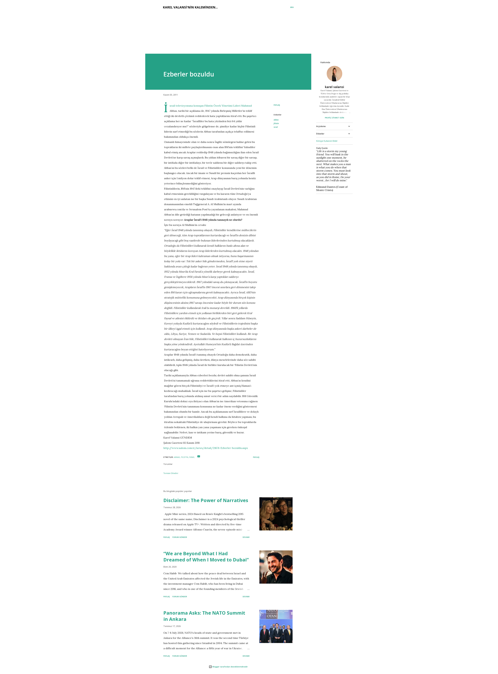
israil (276, 127)
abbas (276, 120)
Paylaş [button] (277, 105)
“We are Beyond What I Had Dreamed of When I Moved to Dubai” (206, 556)
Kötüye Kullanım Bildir (327, 141)
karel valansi (334, 87)
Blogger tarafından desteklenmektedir (230, 666)
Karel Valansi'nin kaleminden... (190, 7)
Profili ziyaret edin (334, 117)
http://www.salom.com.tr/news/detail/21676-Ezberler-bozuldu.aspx (205, 448)
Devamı (246, 537)
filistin (276, 123)
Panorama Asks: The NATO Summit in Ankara (204, 616)
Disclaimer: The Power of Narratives (205, 500)
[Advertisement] (249, 34)
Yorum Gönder (170, 473)
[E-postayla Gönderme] (198, 457)
